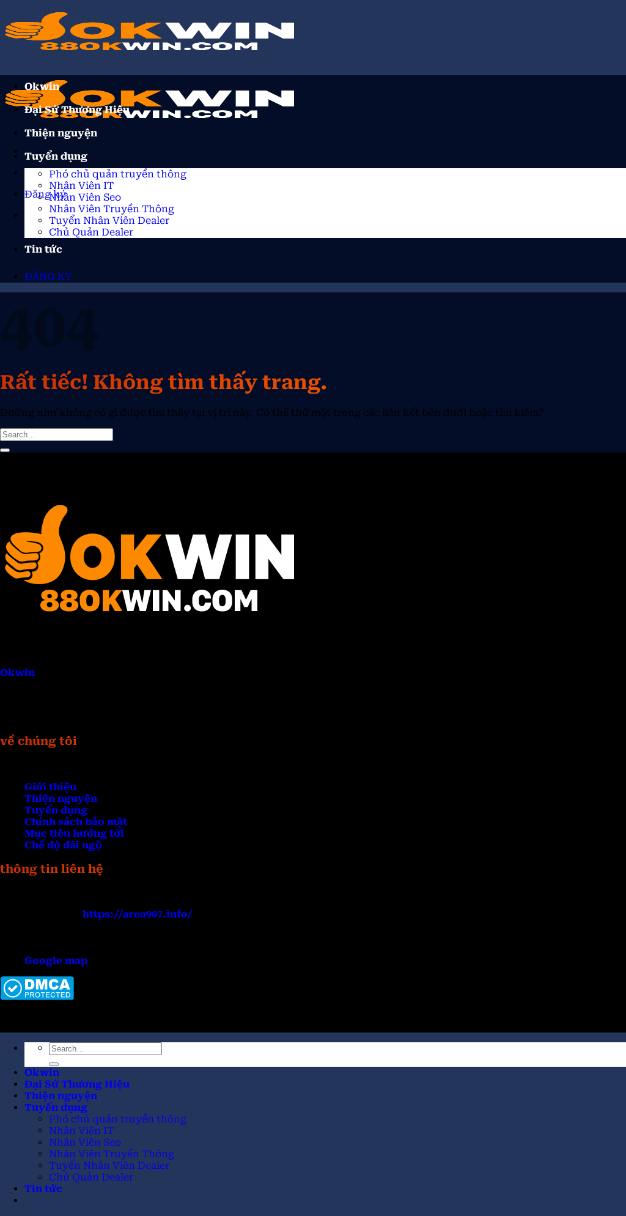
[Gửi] (5, 450)
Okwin (41, 86)
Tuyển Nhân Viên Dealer (109, 220)
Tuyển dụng (55, 156)
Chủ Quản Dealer (91, 232)
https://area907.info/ (138, 914)
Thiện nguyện (60, 133)
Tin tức (43, 249)
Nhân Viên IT (81, 185)
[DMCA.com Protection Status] (37, 997)
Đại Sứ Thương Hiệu (77, 110)
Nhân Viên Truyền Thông (111, 209)
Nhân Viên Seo (85, 197)
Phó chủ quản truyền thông (117, 174)
